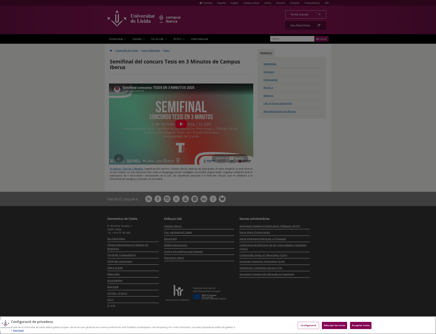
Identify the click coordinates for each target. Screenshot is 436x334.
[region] (218, 325)
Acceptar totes (361, 325)
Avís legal (18, 330)
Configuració (308, 325)
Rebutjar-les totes (334, 325)
